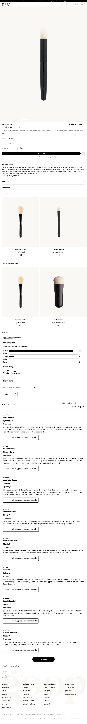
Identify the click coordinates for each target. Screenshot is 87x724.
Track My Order (27, 697)
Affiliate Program (7, 697)
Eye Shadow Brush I (59, 252)
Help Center (26, 691)
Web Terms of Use (19, 714)
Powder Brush (20, 252)
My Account (26, 694)
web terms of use (40, 676)
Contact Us (26, 687)
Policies (4, 704)
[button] (43, 64)
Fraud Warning (6, 707)
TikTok (46, 694)
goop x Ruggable (70, 694)
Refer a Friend (6, 701)
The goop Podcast (49, 687)
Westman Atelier (7, 124)
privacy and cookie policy (52, 676)
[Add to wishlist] (83, 153)
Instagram (47, 691)
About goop (5, 687)
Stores (4, 691)
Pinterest (47, 704)
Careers (4, 694)
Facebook (47, 697)
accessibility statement (49, 714)
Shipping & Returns (28, 701)
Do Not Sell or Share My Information (34, 714)
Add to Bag (41, 153)
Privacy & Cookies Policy (7, 714)
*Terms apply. (5, 677)
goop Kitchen (69, 687)
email (4, 670)
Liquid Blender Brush (59, 322)
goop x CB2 (68, 691)
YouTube (46, 701)
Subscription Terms (29, 704)
